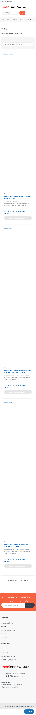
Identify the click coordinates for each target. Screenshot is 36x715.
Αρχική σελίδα (5, 19)
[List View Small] (22, 40)
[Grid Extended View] (16, 40)
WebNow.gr (30, 706)
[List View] (19, 40)
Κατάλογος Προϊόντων (8, 630)
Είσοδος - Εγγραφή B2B (8, 660)
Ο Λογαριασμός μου (7, 623)
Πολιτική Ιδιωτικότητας (8, 656)
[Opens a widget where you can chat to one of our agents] (29, 711)
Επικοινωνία (5, 649)
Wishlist (3, 627)
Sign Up (29, 605)
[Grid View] (14, 40)
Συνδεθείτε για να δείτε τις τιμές (16, 212)
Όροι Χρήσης (5, 652)
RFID (5, 194)
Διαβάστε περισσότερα (17, 218)
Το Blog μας (4, 637)
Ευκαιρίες (4, 634)
